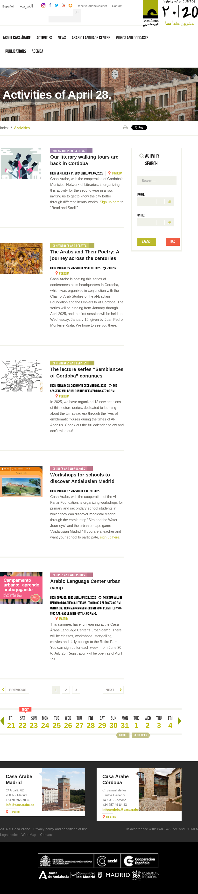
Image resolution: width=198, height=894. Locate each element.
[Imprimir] (125, 127)
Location (15, 812)
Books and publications (69, 151)
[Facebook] (49, 5)
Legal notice (9, 835)
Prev (2, 721)
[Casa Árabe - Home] (170, 13)
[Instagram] (42, 5)
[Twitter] (55, 5)
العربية (26, 5)
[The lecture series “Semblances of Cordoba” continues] (21, 376)
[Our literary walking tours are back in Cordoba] (21, 163)
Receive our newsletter (92, 6)
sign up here (109, 537)
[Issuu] (69, 5)
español (8, 6)
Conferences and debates (70, 246)
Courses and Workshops (69, 469)
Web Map (28, 835)
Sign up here (110, 202)
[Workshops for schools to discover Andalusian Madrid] (21, 481)
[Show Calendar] (169, 201)
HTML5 (192, 829)
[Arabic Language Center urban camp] (21, 588)
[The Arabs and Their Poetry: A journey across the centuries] (21, 258)
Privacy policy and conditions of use (60, 829)
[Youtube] (62, 5)
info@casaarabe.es (20, 805)
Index (4, 128)
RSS (172, 242)
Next (110, 690)
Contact (117, 6)
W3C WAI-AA (167, 829)
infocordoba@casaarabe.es (122, 809)
